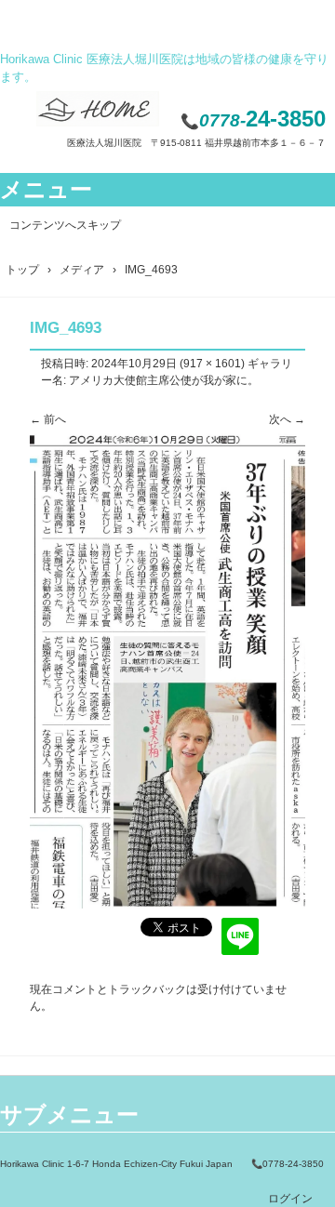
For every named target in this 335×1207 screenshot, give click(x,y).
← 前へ (48, 419)
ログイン (290, 1198)
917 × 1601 (212, 363)
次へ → (287, 419)
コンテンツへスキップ (65, 225)
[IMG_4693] (167, 904)
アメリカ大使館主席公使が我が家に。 (164, 380)
